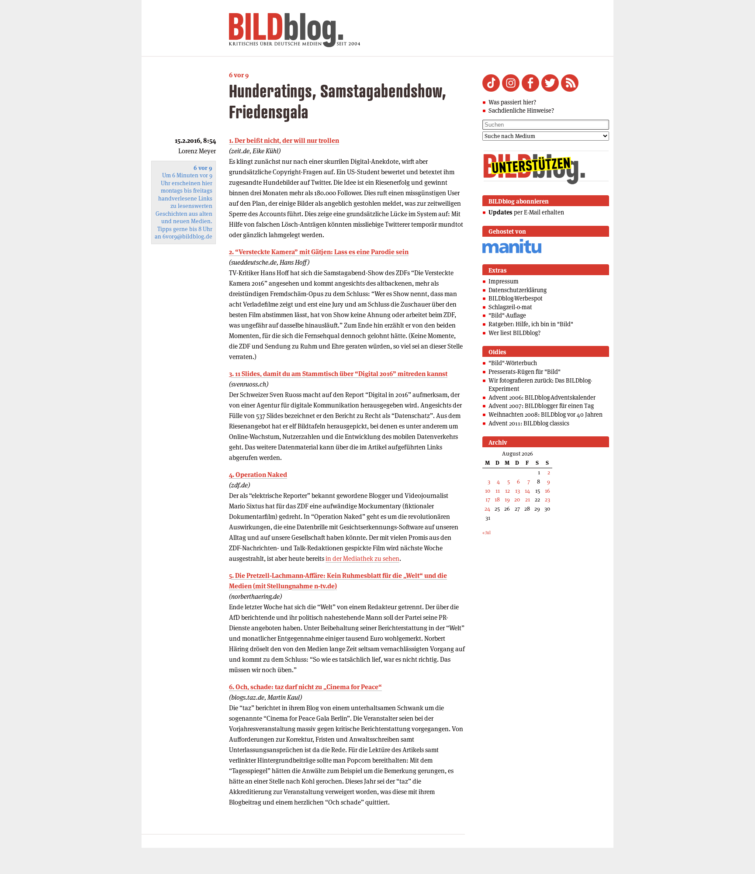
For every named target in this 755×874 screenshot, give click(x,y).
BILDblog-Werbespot (515, 298)
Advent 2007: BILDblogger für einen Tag (541, 406)
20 (517, 499)
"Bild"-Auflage (507, 315)
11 (497, 490)
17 (487, 499)
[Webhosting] (511, 252)
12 (507, 490)
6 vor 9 (239, 75)
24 (487, 508)
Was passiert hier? (512, 102)
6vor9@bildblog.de (187, 236)
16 (547, 490)
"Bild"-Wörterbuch (512, 363)
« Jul (486, 532)
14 (527, 490)
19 (507, 499)
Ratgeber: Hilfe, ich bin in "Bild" (530, 324)
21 (527, 499)
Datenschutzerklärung (517, 290)
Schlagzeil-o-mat (510, 307)
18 (497, 499)
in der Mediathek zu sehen (362, 558)
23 (547, 499)
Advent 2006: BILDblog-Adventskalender (542, 397)
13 (517, 490)
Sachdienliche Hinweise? (521, 110)
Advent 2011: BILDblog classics (528, 423)
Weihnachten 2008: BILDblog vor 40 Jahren (545, 414)
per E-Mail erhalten (526, 212)
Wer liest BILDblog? (514, 333)
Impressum (503, 281)
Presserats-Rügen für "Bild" (524, 372)
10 (487, 490)
